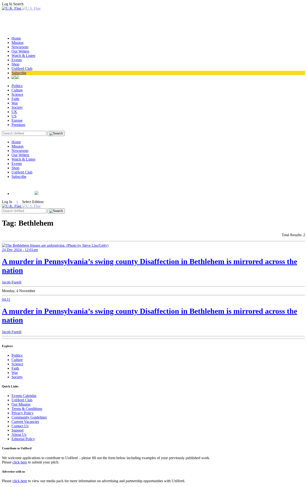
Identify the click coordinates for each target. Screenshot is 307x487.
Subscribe (19, 73)
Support (18, 430)
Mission (18, 43)
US (14, 116)
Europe (17, 120)
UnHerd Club (22, 68)
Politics (17, 86)
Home (16, 38)
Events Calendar (24, 396)
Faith (15, 99)
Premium (18, 125)
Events (17, 60)
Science (17, 94)
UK (14, 112)
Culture (17, 90)
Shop (15, 64)
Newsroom (20, 47)
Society (17, 107)
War (15, 103)
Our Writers (20, 51)
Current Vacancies (25, 422)
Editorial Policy (23, 439)
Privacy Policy (23, 413)
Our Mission (21, 404)
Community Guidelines (29, 417)
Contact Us (20, 426)
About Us (19, 435)
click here (19, 462)
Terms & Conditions (27, 409)
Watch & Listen (23, 56)
